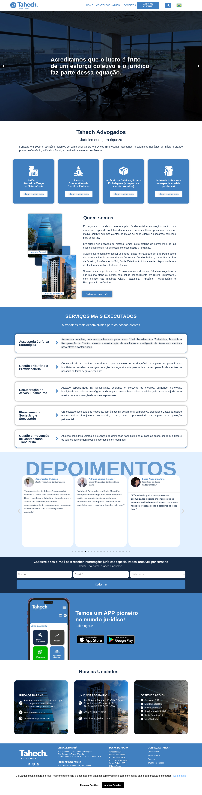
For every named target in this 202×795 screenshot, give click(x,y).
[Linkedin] (29, 764)
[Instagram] (33, 764)
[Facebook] (38, 764)
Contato (151, 759)
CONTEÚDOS (103, 5)
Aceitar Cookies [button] (112, 785)
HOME (89, 5)
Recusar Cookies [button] (89, 785)
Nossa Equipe (154, 755)
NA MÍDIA (115, 5)
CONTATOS (130, 5)
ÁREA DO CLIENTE (148, 5)
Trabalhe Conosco (156, 763)
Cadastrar (101, 584)
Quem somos (153, 752)
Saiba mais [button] (179, 775)
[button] (168, 5)
